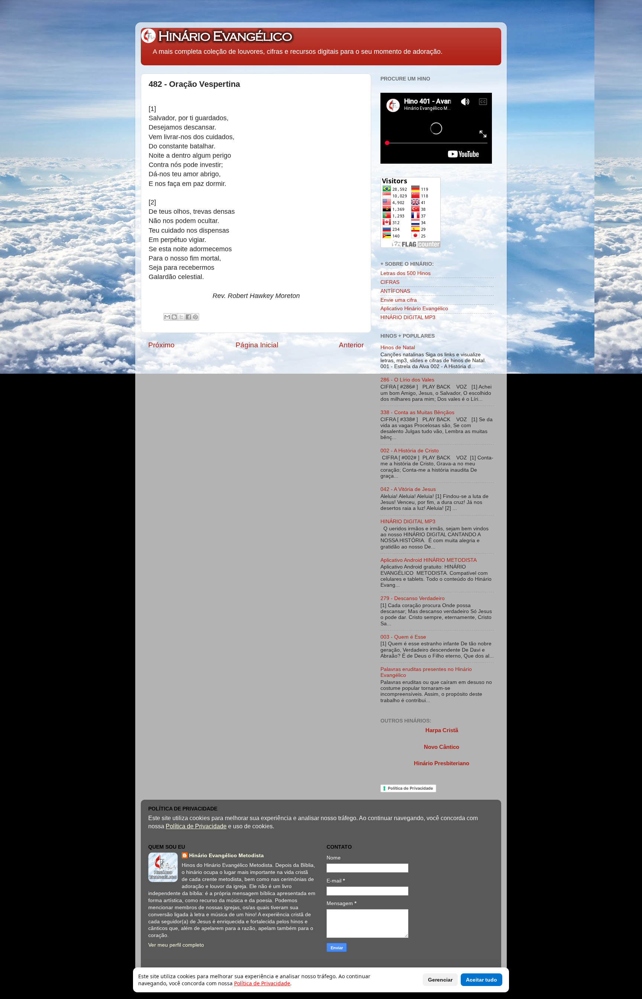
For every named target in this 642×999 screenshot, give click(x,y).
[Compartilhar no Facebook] (188, 317)
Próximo (161, 345)
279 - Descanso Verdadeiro (412, 598)
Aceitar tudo (481, 980)
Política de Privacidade (410, 788)
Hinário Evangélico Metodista (226, 855)
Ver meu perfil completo (176, 945)
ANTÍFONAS (395, 291)
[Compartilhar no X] (181, 317)
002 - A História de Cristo (409, 450)
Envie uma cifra (398, 300)
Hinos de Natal (397, 347)
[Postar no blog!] (174, 317)
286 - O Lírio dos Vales (407, 380)
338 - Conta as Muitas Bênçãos (417, 412)
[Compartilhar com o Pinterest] (195, 317)
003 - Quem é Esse (403, 637)
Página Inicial (257, 345)
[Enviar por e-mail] (167, 317)
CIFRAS (389, 282)
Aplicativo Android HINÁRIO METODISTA (428, 560)
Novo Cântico (441, 747)
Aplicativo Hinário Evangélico (414, 308)
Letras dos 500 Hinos (405, 273)
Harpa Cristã (441, 730)
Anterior (351, 345)
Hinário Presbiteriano (441, 763)
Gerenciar (440, 980)
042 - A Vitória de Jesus (408, 489)
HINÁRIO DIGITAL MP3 (407, 317)
